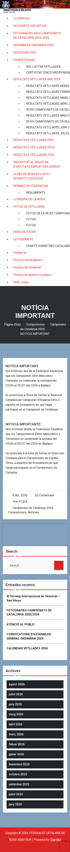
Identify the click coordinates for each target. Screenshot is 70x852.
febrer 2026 (16, 744)
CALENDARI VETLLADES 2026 (27, 648)
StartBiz (55, 839)
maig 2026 (16, 714)
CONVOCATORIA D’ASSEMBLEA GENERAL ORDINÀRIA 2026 (29, 636)
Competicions (36, 324)
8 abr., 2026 (20, 495)
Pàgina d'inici (12, 324)
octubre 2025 (18, 774)
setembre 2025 (19, 784)
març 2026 (16, 734)
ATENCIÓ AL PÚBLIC (21, 624)
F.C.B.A (23, 501)
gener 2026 (16, 754)
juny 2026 (15, 704)
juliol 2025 (16, 794)
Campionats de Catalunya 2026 (33, 508)
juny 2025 (15, 804)
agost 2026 (17, 684)
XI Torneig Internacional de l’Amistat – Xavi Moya (33, 598)
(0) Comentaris (44, 495)
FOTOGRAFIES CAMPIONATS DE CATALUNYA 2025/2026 (29, 612)
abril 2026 (15, 724)
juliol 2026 (16, 694)
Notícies (33, 512)
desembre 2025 (19, 764)
